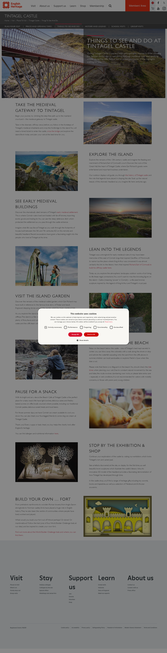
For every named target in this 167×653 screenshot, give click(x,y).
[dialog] (83, 326)
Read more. (109, 322)
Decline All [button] (91, 334)
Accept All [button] (75, 334)
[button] (83, 340)
